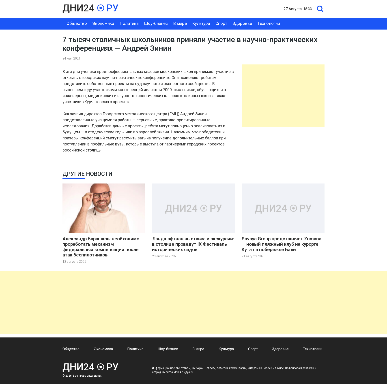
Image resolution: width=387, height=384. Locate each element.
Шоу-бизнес (156, 23)
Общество (77, 23)
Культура (201, 23)
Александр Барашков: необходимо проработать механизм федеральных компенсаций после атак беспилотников (100, 247)
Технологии (268, 23)
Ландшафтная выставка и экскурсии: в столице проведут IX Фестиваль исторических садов (193, 244)
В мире (180, 23)
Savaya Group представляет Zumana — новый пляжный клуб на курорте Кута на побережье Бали (281, 244)
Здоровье (242, 23)
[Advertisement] (283, 95)
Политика (129, 23)
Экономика (103, 23)
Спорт (221, 23)
